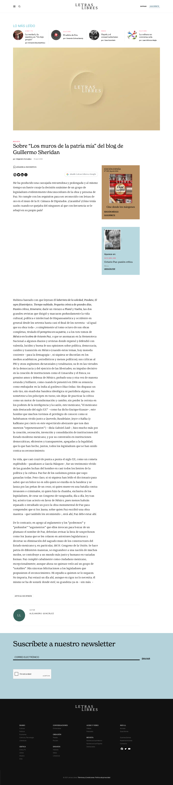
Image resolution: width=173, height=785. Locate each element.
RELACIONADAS (47, 629)
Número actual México (94, 740)
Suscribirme (124, 731)
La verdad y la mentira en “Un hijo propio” (34, 37)
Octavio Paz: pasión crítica (118, 262)
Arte (20, 759)
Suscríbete (109, 215)
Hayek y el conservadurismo (109, 35)
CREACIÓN (57, 734)
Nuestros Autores (126, 740)
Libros (21, 753)
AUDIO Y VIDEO (92, 725)
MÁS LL (123, 725)
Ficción (55, 740)
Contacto (123, 744)
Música (21, 756)
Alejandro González (42, 613)
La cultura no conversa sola (145, 35)
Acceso (122, 728)
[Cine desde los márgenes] (120, 189)
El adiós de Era (70, 35)
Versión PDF (109, 269)
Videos (88, 728)
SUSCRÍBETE (154, 6)
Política (22, 731)
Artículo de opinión (23, 596)
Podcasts (89, 731)
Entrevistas (57, 728)
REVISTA (89, 737)
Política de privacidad (102, 777)
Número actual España (94, 744)
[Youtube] (129, 748)
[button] (14, 6)
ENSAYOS (56, 747)
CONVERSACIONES (60, 725)
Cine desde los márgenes (121, 206)
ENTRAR (143, 6)
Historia (55, 750)
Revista (16, 141)
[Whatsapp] (25, 174)
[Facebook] (14, 174)
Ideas (103, 31)
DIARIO (22, 725)
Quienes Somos (125, 737)
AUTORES (121, 629)
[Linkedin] (22, 174)
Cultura (67, 31)
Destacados (90, 747)
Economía (22, 734)
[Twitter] (18, 174)
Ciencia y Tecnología (26, 737)
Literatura (22, 740)
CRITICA (22, 747)
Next (136, 192)
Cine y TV (29, 31)
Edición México (111, 211)
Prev (105, 192)
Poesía (55, 737)
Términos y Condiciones (86, 777)
